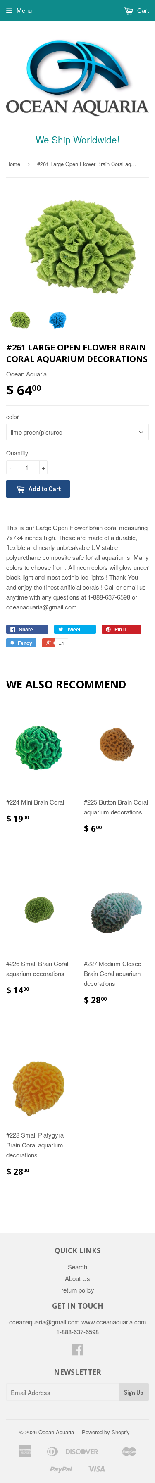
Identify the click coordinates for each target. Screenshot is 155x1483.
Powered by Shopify (106, 1432)
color (12, 416)
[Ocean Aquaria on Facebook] (78, 1351)
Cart (142, 10)
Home (13, 164)
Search (77, 1266)
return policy (77, 1289)
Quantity (17, 453)
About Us (77, 1278)
